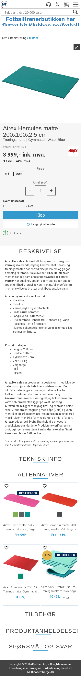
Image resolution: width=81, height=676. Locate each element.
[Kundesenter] (49, 4)
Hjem (4, 38)
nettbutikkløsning (49, 668)
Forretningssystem (21, 668)
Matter (33, 38)
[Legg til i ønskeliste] (6, 486)
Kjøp (40, 214)
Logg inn (57, 4)
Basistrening (18, 38)
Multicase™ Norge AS (40, 672)
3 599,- (30, 205)
